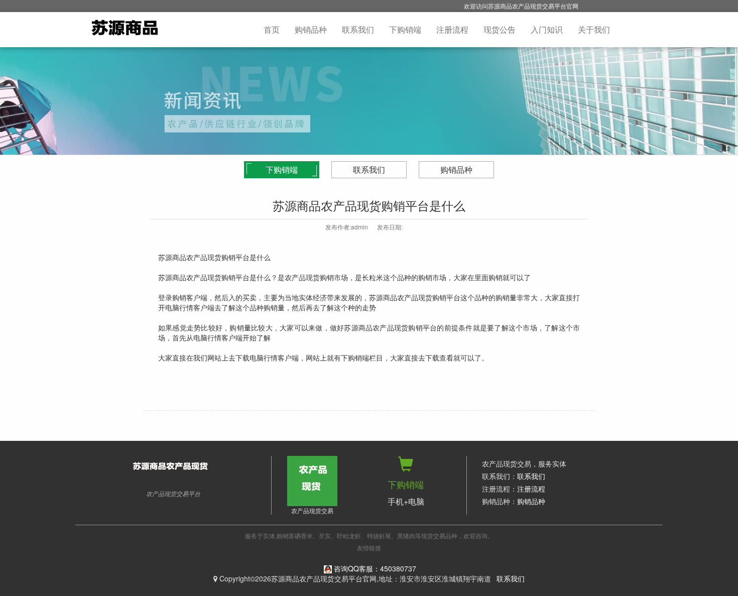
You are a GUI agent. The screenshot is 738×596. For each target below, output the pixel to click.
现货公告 (499, 29)
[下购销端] (405, 468)
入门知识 (547, 29)
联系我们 (358, 29)
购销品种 (311, 29)
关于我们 (594, 29)
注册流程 (452, 29)
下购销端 (405, 29)
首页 (272, 29)
